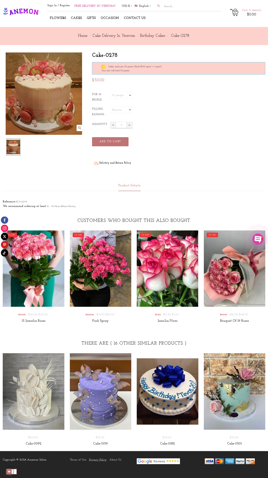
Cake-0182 (167, 443)
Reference (9, 201)
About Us (115, 459)
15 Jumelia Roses (33, 321)
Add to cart (110, 141)
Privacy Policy (98, 459)
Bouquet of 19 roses (234, 321)
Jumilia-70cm (168, 321)
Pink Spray (100, 321)
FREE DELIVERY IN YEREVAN (94, 6)
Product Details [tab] (129, 185)
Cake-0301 (234, 443)
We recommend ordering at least (24, 206)
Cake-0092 (33, 443)
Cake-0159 (100, 443)
